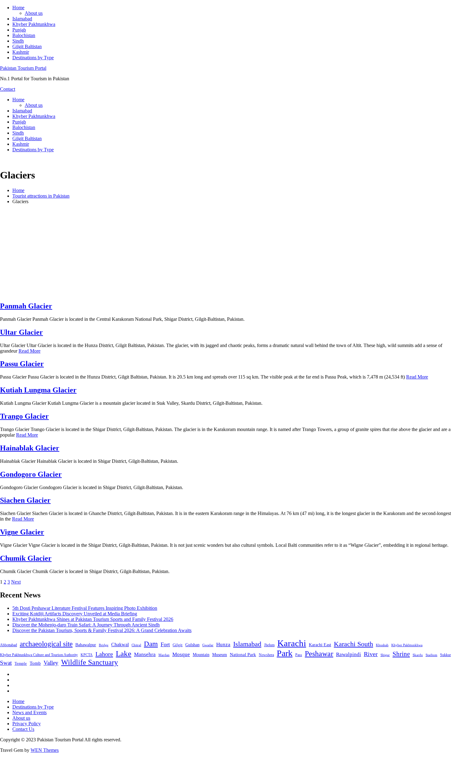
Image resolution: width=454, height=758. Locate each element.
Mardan (164, 655)
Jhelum (269, 645)
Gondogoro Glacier (31, 474)
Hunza (223, 644)
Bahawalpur (85, 645)
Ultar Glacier (21, 332)
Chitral (136, 645)
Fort (165, 644)
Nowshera (266, 655)
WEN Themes (45, 750)
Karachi (291, 643)
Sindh (18, 41)
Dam (151, 644)
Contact (7, 89)
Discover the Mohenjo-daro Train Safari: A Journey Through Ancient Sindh (86, 624)
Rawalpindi (348, 654)
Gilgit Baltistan (27, 46)
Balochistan (23, 35)
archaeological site (46, 644)
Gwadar (207, 645)
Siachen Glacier (25, 500)
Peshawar (319, 654)
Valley (51, 663)
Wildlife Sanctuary (89, 662)
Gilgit (178, 645)
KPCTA (87, 655)
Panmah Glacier (26, 306)
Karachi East (320, 644)
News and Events (29, 712)
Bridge (103, 645)
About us (34, 13)
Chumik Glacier (26, 558)
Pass (298, 655)
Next (16, 581)
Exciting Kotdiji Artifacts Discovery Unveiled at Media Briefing (74, 613)
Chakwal (120, 644)
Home (18, 7)
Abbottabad (8, 645)
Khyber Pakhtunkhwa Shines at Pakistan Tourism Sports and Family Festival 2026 (92, 619)
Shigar (385, 655)
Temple (21, 663)
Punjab (19, 29)
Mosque (181, 654)
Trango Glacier (24, 416)
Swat (6, 663)
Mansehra (145, 654)
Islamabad (22, 18)
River (371, 654)
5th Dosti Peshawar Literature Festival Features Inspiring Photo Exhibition (84, 608)
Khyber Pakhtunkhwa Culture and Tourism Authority (39, 655)
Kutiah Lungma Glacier (38, 390)
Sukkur (445, 655)
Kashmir (20, 52)
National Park (243, 654)
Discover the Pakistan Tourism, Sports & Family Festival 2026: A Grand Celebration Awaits (101, 630)
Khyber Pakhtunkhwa (33, 24)
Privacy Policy (26, 723)
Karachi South (353, 644)
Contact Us (23, 729)
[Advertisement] (227, 252)
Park (284, 653)
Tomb (35, 663)
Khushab (382, 645)
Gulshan (192, 644)
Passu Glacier (22, 364)
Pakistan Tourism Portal (23, 68)
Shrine (401, 654)
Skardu (418, 655)
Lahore (104, 654)
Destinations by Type (33, 57)
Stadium (431, 655)
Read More (29, 351)
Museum (219, 654)
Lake (123, 653)
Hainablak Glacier (29, 448)
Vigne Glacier (22, 532)
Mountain (201, 654)
